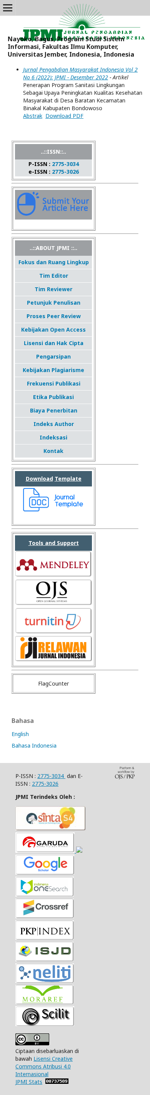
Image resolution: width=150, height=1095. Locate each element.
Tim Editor (53, 275)
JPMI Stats (28, 1081)
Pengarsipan (53, 356)
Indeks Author (53, 424)
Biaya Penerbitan (53, 410)
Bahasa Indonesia (34, 745)
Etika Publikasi (53, 397)
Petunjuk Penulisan (53, 302)
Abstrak (32, 115)
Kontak (53, 450)
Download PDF (64, 115)
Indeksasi (53, 437)
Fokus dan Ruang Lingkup (53, 262)
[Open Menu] (7, 7)
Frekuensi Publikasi (53, 383)
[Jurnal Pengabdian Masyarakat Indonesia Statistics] (56, 1081)
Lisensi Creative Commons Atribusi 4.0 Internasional (44, 1066)
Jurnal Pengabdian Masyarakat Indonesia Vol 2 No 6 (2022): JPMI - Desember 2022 (80, 73)
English (20, 734)
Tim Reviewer (53, 289)
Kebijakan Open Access (53, 329)
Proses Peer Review (54, 316)
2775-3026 (65, 171)
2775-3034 (65, 164)
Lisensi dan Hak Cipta (53, 343)
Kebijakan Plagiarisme (53, 370)
